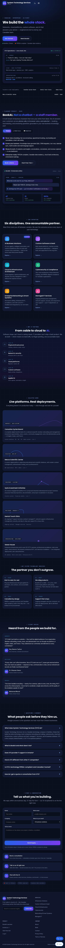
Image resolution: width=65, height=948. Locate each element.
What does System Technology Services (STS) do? (23, 728)
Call (61, 938)
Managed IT (38, 916)
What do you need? (38, 818)
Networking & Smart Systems (43, 913)
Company (7, 818)
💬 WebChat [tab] (27, 131)
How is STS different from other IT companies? (22, 760)
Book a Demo (10, 163)
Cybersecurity (39, 910)
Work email (36, 810)
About (37, 924)
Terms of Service (40, 937)
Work (36, 927)
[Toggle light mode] (34, 3)
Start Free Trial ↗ (27, 163)
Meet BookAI (25, 38)
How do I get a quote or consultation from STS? (22, 774)
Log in (4, 933)
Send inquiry (32, 843)
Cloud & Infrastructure (41, 907)
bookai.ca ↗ (6, 927)
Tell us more (8, 826)
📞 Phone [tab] (7, 131)
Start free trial (6, 930)
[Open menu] (39, 3)
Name (6, 810)
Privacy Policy (39, 933)
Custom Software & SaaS (42, 904)
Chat (60, 944)
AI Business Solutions (41, 901)
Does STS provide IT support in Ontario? (19, 753)
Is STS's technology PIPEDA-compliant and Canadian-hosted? (28, 767)
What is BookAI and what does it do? (18, 746)
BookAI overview (7, 924)
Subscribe (29, 908)
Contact (37, 930)
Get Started (10, 38)
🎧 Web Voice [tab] (17, 131)
